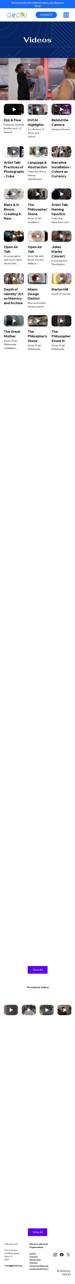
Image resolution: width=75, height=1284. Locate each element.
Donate (32, 1253)
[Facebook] (61, 1254)
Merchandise (35, 1259)
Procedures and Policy (38, 1268)
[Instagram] (55, 1254)
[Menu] (66, 15)
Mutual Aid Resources (38, 1265)
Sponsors (33, 1262)
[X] (68, 1254)
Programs (33, 1256)
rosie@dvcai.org (13, 1265)
